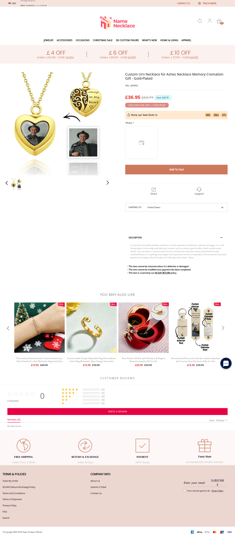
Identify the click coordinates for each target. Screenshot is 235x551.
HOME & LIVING (169, 40)
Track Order (209, 3)
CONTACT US (183, 3)
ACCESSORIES (64, 40)
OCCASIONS (83, 40)
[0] (219, 21)
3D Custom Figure (127, 40)
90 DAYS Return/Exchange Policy (19, 487)
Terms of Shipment (12, 499)
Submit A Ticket (98, 487)
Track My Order (10, 480)
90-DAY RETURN (162, 272)
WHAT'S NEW (149, 40)
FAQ (5, 511)
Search (6, 517)
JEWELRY (49, 40)
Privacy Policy (10, 505)
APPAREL (186, 40)
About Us (95, 480)
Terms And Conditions (14, 493)
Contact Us (96, 493)
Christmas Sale (103, 40)
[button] (13, 123)
